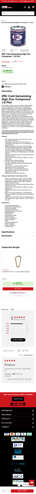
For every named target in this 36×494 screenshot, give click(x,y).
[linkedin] (24, 404)
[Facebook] (12, 404)
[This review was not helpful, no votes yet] (29, 379)
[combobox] (18, 13)
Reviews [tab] (5, 309)
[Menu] (25, 7)
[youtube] (16, 404)
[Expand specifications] (33, 232)
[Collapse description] (33, 91)
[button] (18, 91)
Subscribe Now (18, 399)
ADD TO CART (22, 491)
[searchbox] (9, 350)
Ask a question (20, 61)
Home (3, 20)
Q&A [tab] (12, 309)
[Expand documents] (33, 236)
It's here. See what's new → (10, 1)
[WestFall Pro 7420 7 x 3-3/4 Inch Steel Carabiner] (18, 261)
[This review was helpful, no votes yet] (26, 379)
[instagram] (20, 404)
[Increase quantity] (9, 491)
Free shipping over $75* (27, 1)
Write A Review (18, 340)
